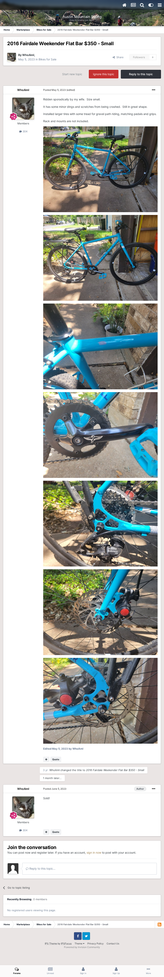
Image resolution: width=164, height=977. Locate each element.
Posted (54, 89)
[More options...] (154, 90)
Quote (55, 759)
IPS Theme (51, 943)
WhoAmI (28, 55)
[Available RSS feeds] (159, 924)
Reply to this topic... (42, 868)
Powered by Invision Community (82, 947)
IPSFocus (66, 943)
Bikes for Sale (47, 59)
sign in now (94, 852)
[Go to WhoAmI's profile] (11, 57)
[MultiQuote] (46, 759)
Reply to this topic (141, 74)
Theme (79, 943)
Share (119, 57)
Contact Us (113, 943)
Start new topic (72, 74)
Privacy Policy (95, 943)
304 (24, 131)
